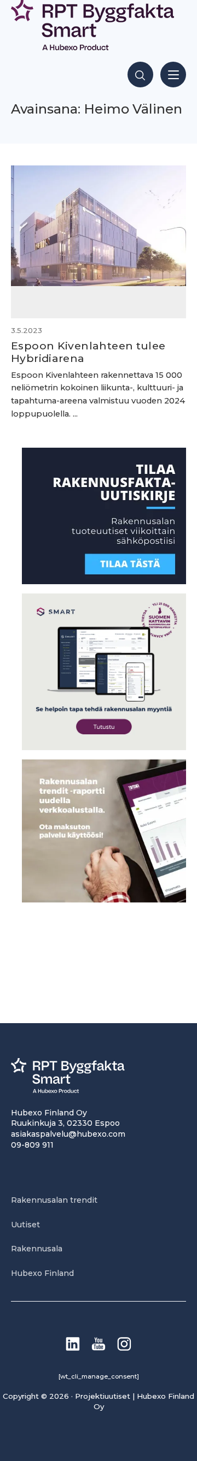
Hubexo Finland (42, 1273)
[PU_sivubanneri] (104, 899)
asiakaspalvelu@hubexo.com (68, 1134)
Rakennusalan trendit (54, 1200)
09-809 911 (32, 1145)
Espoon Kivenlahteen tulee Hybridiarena (88, 352)
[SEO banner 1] (104, 747)
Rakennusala (36, 1249)
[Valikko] (173, 74)
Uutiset (25, 1225)
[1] (104, 581)
